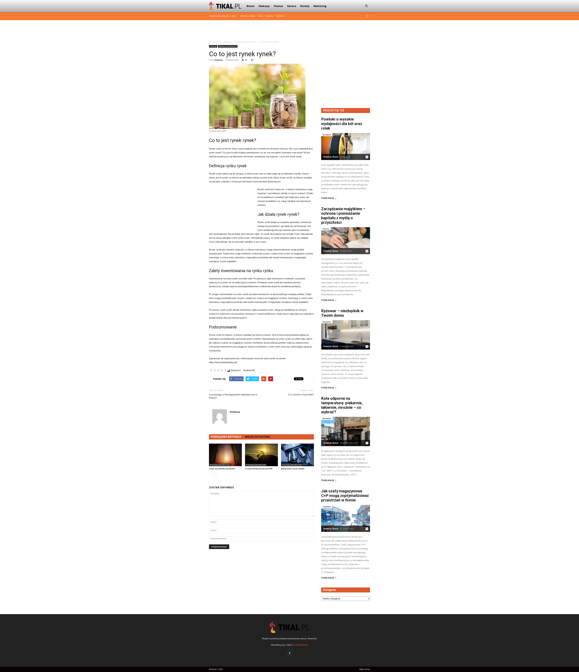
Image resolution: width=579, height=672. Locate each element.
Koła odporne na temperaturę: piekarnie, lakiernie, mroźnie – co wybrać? (342, 405)
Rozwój (304, 6)
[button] (366, 6)
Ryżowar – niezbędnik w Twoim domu (342, 313)
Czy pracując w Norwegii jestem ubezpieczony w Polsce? (233, 396)
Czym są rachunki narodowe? (222, 469)
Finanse (278, 6)
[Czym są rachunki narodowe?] (225, 455)
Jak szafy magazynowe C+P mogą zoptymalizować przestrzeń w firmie (345, 495)
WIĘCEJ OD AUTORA (257, 436)
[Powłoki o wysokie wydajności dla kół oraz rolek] (345, 146)
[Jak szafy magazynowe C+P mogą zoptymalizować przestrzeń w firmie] (345, 518)
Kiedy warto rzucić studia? (293, 469)
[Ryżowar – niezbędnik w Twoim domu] (345, 335)
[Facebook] (367, 16)
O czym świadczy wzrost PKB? (259, 469)
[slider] (218, 370)
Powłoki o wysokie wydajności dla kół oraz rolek (341, 123)
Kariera (291, 6)
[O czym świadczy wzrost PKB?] (261, 455)
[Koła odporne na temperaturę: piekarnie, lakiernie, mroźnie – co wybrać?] (345, 431)
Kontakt (280, 16)
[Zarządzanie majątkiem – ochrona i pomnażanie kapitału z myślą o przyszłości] (345, 240)
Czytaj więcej (327, 198)
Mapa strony (364, 669)
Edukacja (264, 6)
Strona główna (247, 16)
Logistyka (327, 506)
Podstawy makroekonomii (228, 46)
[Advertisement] (289, 30)
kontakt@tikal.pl (300, 644)
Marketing (319, 6)
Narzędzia (327, 134)
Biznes (251, 6)
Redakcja (218, 60)
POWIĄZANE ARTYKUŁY (226, 436)
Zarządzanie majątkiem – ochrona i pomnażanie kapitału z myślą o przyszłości (343, 216)
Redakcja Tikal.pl (330, 157)
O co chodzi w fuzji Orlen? (301, 394)
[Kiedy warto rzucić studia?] (297, 455)
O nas (260, 16)
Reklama (269, 16)
